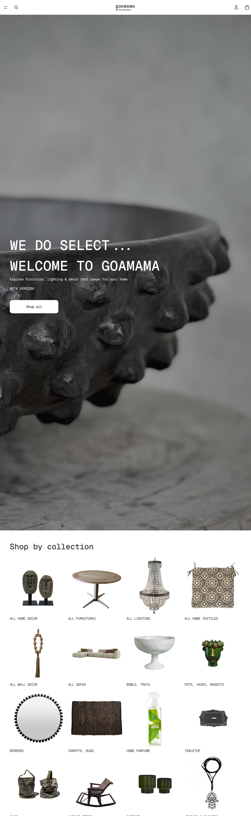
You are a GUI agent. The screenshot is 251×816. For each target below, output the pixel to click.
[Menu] (5, 7)
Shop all (34, 306)
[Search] (16, 7)
